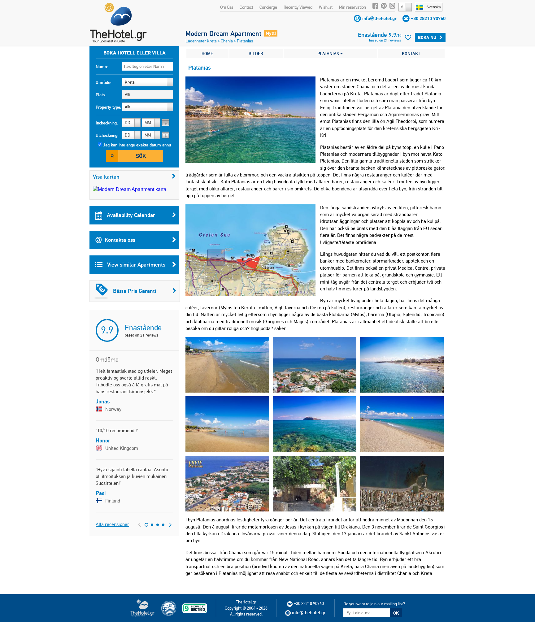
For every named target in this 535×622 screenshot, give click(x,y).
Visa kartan (106, 176)
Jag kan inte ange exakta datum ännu (137, 145)
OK (396, 613)
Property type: (108, 107)
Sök (141, 155)
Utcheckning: (107, 135)
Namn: (102, 66)
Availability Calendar (130, 215)
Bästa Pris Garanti (134, 290)
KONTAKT (411, 53)
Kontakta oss (120, 239)
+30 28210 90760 (428, 18)
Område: (103, 82)
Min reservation (352, 7)
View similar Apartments (135, 264)
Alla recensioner (112, 524)
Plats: (101, 95)
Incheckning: (107, 123)
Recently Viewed (298, 7)
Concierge (268, 7)
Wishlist (326, 7)
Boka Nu (427, 37)
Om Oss (226, 7)
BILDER (256, 53)
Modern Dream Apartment (223, 33)
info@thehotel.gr (379, 18)
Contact (246, 7)
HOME (207, 53)
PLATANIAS (328, 53)
